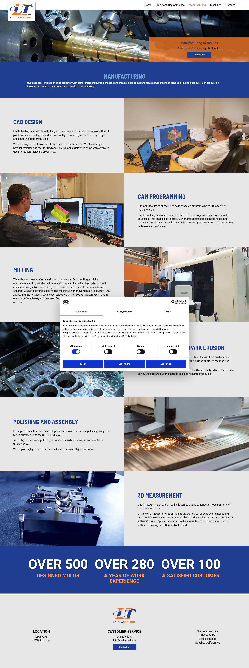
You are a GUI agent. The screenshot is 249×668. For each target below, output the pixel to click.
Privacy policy (207, 635)
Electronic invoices (207, 631)
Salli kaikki (166, 363)
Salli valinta (124, 363)
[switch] (108, 351)
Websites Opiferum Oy (207, 642)
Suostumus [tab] (81, 311)
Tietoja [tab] (167, 311)
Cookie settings (207, 638)
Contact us (199, 54)
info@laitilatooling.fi (124, 640)
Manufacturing (197, 5)
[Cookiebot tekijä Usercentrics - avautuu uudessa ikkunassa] (173, 302)
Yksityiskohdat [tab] (124, 311)
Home (147, 5)
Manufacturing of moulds (170, 5)
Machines (215, 5)
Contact (230, 5)
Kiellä (83, 363)
